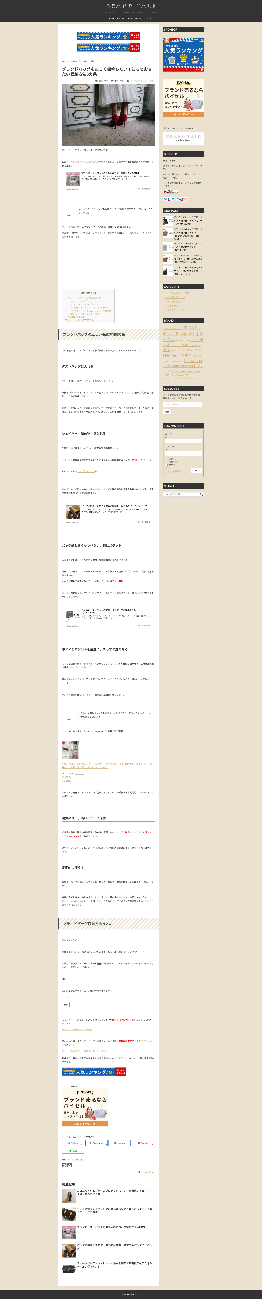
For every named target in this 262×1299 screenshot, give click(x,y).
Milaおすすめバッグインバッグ (77, 1029)
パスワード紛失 (173, 471)
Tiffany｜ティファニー (187, 375)
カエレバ (79, 773)
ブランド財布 (171, 305)
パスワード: (169, 448)
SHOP (129, 18)
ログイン (196, 470)
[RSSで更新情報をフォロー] (69, 1165)
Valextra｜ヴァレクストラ (172, 378)
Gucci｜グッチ (195, 350)
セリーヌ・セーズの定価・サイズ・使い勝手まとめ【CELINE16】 (188, 246)
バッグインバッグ (86, 471)
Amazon (66, 780)
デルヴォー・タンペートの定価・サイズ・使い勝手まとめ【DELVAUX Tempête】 (188, 258)
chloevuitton (147, 1172)
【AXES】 (122, 1058)
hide (93, 292)
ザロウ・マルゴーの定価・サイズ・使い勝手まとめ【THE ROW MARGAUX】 (188, 220)
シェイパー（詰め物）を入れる (83, 304)
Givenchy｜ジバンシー (178, 350)
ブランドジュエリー (175, 301)
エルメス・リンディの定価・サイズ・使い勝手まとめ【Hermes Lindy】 (188, 270)
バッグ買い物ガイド (175, 297)
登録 (167, 468)
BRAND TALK (134, 1294)
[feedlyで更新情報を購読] (64, 1165)
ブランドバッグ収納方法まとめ (78, 319)
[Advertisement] (85, 266)
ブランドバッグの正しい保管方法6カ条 (82, 298)
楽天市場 (66, 776)
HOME (111, 18)
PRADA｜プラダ (178, 371)
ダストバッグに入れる (79, 301)
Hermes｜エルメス (179, 355)
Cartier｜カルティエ (172, 328)
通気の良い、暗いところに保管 (83, 313)
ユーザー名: (169, 435)
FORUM (120, 18)
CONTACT (148, 18)
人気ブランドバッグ (175, 310)
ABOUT (137, 18)
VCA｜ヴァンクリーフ (189, 378)
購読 (66, 1005)
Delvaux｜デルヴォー (182, 340)
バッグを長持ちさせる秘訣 (79, 161)
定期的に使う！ (75, 316)
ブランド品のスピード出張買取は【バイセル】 (85, 1050)
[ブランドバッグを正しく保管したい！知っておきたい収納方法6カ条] (119, 1143)
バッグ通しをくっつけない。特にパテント (88, 307)
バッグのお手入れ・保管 (141, 80)
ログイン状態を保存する (173, 461)
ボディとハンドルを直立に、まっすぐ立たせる (90, 310)
